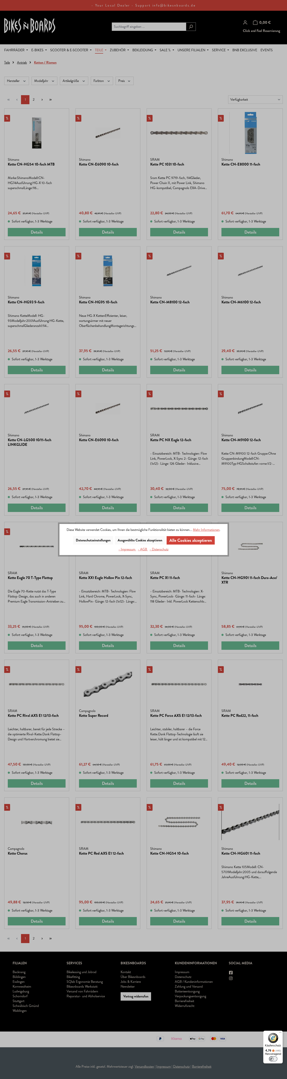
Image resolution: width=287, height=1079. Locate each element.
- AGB (143, 549)
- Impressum (127, 549)
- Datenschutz (159, 549)
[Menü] (280, 1033)
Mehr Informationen (206, 529)
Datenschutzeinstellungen (93, 540)
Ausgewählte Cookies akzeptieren (140, 540)
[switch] (273, 1058)
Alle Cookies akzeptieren (190, 540)
